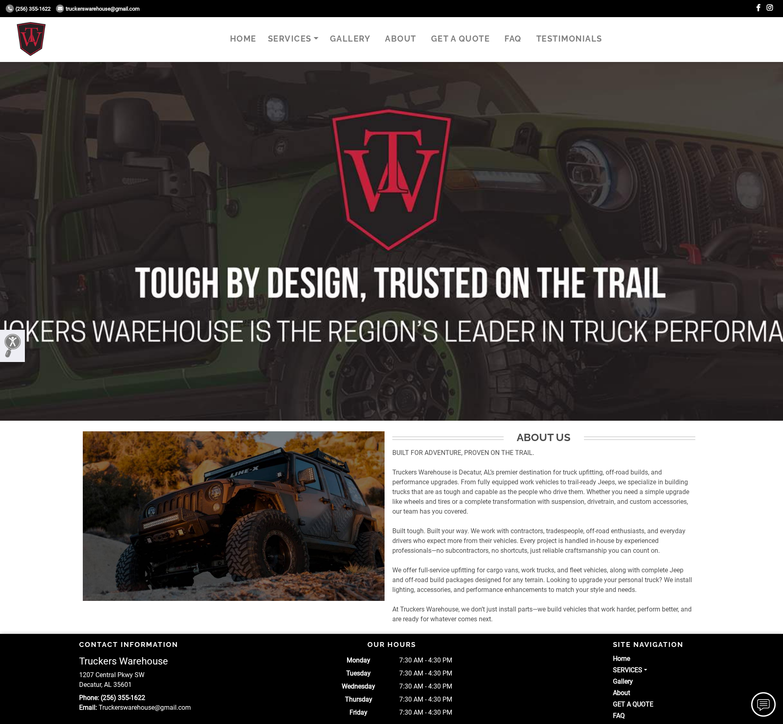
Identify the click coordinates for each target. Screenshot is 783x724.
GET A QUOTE (460, 39)
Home (243, 39)
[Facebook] (758, 8)
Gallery (350, 39)
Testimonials (569, 39)
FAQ (513, 39)
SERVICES (290, 39)
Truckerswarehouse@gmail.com (102, 9)
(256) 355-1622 (33, 9)
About (400, 39)
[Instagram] (770, 8)
